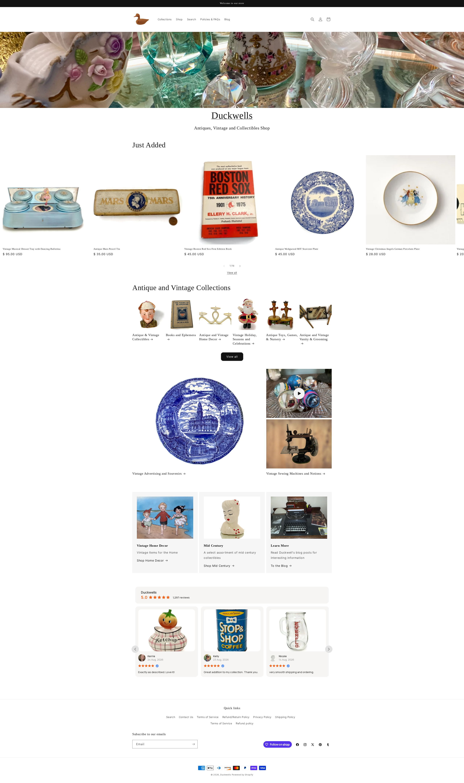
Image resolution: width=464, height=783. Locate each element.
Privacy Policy (262, 717)
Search (170, 717)
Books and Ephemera (181, 335)
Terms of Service (208, 717)
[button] (312, 19)
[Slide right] (240, 266)
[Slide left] (224, 266)
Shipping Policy (285, 717)
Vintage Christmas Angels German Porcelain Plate (393, 249)
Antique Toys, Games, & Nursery (282, 337)
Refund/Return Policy (236, 717)
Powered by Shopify (242, 774)
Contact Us (186, 717)
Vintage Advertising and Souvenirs (157, 473)
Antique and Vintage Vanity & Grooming (314, 337)
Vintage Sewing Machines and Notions (293, 473)
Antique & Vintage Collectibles (145, 337)
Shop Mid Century (217, 566)
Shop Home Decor (150, 560)
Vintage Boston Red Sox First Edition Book (208, 249)
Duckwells (231, 115)
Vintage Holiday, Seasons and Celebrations (245, 339)
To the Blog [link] (279, 566)
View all (232, 272)
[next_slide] (328, 649)
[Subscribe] (193, 744)
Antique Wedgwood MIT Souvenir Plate (296, 249)
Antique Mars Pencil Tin (107, 249)
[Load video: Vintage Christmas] (299, 393)
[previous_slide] (135, 649)
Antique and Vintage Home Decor (213, 337)
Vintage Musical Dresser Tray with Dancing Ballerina (32, 249)
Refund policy (245, 723)
